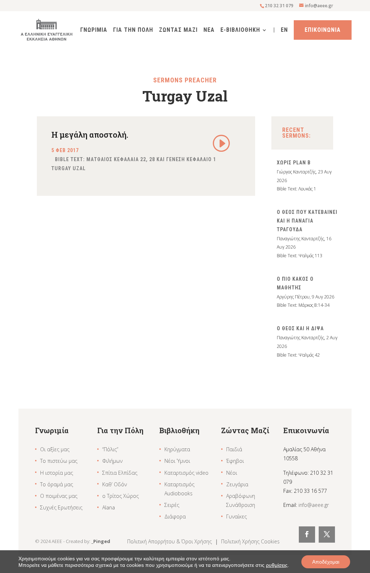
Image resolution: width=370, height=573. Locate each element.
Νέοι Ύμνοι (177, 460)
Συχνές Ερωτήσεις (61, 507)
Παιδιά (234, 449)
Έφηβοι (235, 460)
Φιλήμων (112, 460)
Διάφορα (175, 516)
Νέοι (231, 472)
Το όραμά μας (56, 484)
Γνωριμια (93, 30)
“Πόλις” (110, 449)
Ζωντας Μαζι (178, 30)
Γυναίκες (236, 516)
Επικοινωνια (323, 29)
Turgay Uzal (68, 168)
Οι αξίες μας (54, 449)
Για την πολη (133, 30)
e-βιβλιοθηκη (240, 30)
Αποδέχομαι (325, 562)
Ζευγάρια (237, 484)
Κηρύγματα (177, 449)
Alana (108, 507)
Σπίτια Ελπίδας (119, 472)
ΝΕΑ (209, 30)
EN (284, 30)
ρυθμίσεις (277, 565)
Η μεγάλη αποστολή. (89, 134)
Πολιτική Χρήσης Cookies (250, 541)
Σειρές (171, 504)
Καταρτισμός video (186, 472)
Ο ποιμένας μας (58, 495)
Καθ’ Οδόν (114, 484)
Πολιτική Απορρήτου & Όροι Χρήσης (170, 541)
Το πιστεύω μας (58, 460)
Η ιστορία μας (56, 472)
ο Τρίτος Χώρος (120, 495)
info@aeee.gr (313, 504)
